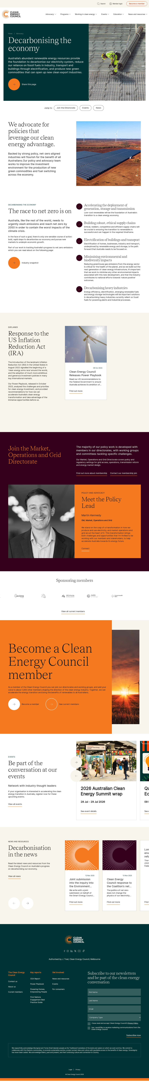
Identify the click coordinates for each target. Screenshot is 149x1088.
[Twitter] (75, 951)
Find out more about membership (91, 473)
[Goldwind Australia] (132, 596)
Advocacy (50, 14)
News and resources (136, 14)
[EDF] (34, 596)
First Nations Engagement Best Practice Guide (37, 999)
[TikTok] (83, 951)
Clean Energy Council (73, 1074)
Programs (64, 14)
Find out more (75, 391)
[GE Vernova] (107, 596)
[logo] (11, 14)
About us (12, 987)
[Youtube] (79, 951)
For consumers (58, 989)
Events (104, 14)
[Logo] (74, 939)
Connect (85, 548)
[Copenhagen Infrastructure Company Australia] (9, 596)
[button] (76, 762)
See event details (88, 811)
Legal (70, 1069)
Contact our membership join (123, 473)
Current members (15, 992)
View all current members (73, 611)
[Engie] (58, 596)
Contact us (12, 981)
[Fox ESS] (83, 596)
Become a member (137, 4)
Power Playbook (37, 984)
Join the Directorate (66, 108)
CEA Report (35, 979)
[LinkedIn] (71, 951)
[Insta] (68, 951)
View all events (15, 804)
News (98, 108)
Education (117, 14)
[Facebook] (64, 951)
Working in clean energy (85, 14)
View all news (14, 876)
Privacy (78, 1069)
